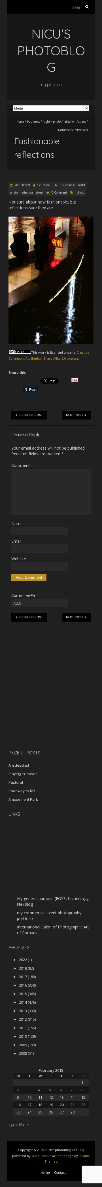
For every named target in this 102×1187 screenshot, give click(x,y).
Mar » (24, 1124)
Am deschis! (18, 765)
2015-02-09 (22, 185)
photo (57, 121)
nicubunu (43, 185)
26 (51, 1112)
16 (19, 1104)
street (82, 121)
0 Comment (59, 192)
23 (19, 1112)
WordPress (39, 1156)
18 (40, 1104)
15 (83, 1097)
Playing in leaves (22, 773)
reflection (69, 121)
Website (18, 558)
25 (40, 1112)
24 (29, 1112)
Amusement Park (23, 799)
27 (62, 1112)
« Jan (12, 1124)
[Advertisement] (43, 705)
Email (16, 541)
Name (17, 523)
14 (73, 1097)
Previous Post (31, 415)
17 (29, 1104)
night (46, 121)
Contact (60, 1172)
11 (40, 1097)
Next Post (74, 415)
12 (51, 1097)
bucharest (33, 121)
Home (20, 121)
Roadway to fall (21, 790)
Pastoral (15, 782)
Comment (22, 465)
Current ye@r (25, 595)
